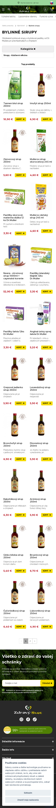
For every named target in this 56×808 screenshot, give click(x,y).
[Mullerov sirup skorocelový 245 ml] (41, 140)
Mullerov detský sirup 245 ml (39, 216)
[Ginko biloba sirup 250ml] (14, 536)
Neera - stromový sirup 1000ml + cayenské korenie (13, 276)
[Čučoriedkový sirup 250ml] (14, 592)
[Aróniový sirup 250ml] (41, 480)
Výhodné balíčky (8, 16)
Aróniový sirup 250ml (38, 500)
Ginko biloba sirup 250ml (13, 556)
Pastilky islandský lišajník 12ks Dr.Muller (39, 276)
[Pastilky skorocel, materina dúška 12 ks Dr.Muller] (14, 196)
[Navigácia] (3, 9)
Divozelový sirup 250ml (39, 444)
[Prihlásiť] (46, 9)
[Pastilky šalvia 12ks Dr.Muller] (14, 313)
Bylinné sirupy (34, 26)
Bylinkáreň (21, 26)
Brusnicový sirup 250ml (39, 556)
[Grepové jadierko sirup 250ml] (14, 369)
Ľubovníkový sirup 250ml (40, 612)
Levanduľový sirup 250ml (40, 388)
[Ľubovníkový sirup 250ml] (41, 592)
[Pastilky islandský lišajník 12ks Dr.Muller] (41, 255)
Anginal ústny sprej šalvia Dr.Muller (40, 332)
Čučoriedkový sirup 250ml (14, 612)
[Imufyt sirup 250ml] (41, 85)
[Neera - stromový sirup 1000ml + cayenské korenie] (14, 255)
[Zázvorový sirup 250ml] (14, 140)
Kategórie (27, 48)
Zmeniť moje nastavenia (28, 800)
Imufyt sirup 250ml (40, 103)
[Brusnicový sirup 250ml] (41, 536)
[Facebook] (35, 719)
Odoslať (46, 683)
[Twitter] (28, 719)
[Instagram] (21, 719)
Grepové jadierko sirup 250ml (13, 388)
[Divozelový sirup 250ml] (41, 425)
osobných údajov (33, 690)
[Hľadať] (9, 9)
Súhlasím (28, 793)
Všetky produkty (7, 26)
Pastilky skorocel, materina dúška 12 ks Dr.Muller (13, 218)
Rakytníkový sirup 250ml (13, 500)
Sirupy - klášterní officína (15, 55)
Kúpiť (19, 119)
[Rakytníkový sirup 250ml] (14, 480)
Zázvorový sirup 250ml (12, 160)
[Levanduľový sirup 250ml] (41, 369)
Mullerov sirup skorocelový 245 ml (41, 160)
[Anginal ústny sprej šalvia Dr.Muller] (41, 313)
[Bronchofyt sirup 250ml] (14, 425)
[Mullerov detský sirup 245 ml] (41, 196)
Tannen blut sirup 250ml (13, 104)
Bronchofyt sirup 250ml (12, 444)
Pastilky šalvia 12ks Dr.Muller (13, 332)
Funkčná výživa (46, 16)
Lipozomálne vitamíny (27, 16)
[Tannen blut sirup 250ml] (14, 85)
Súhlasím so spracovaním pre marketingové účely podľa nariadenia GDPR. (22, 691)
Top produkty (28, 64)
